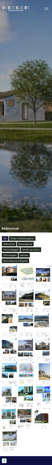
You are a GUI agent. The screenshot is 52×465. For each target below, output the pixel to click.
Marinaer (24, 255)
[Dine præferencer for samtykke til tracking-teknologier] (4, 460)
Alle (5, 238)
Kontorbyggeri (9, 255)
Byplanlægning (25, 244)
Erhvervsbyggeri (10, 249)
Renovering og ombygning (15, 261)
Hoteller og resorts (31, 249)
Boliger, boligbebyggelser (22, 238)
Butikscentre (9, 244)
